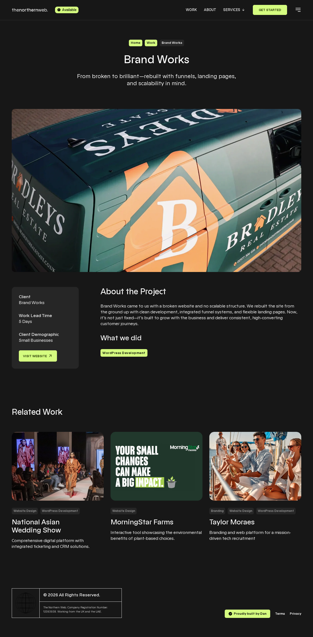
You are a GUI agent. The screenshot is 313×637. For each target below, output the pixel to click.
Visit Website (35, 356)
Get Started (270, 10)
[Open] (298, 10)
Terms (280, 614)
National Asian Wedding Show (36, 526)
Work (191, 10)
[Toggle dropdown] (243, 10)
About (210, 10)
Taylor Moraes (232, 522)
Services (231, 10)
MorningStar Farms (142, 522)
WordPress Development (123, 353)
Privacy (295, 614)
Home (135, 43)
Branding (217, 511)
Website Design (24, 511)
